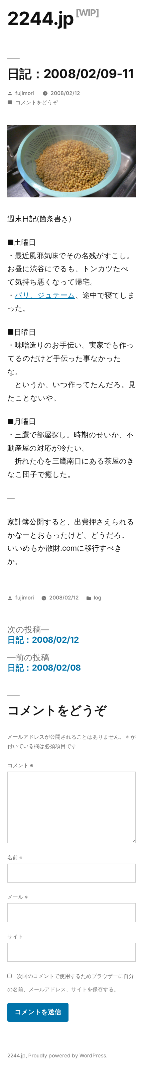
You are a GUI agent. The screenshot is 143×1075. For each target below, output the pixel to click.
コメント (20, 765)
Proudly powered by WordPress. (67, 1055)
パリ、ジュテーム (45, 295)
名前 (15, 857)
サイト (15, 936)
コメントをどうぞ (36, 102)
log (97, 597)
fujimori (24, 93)
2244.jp (40, 18)
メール (17, 897)
